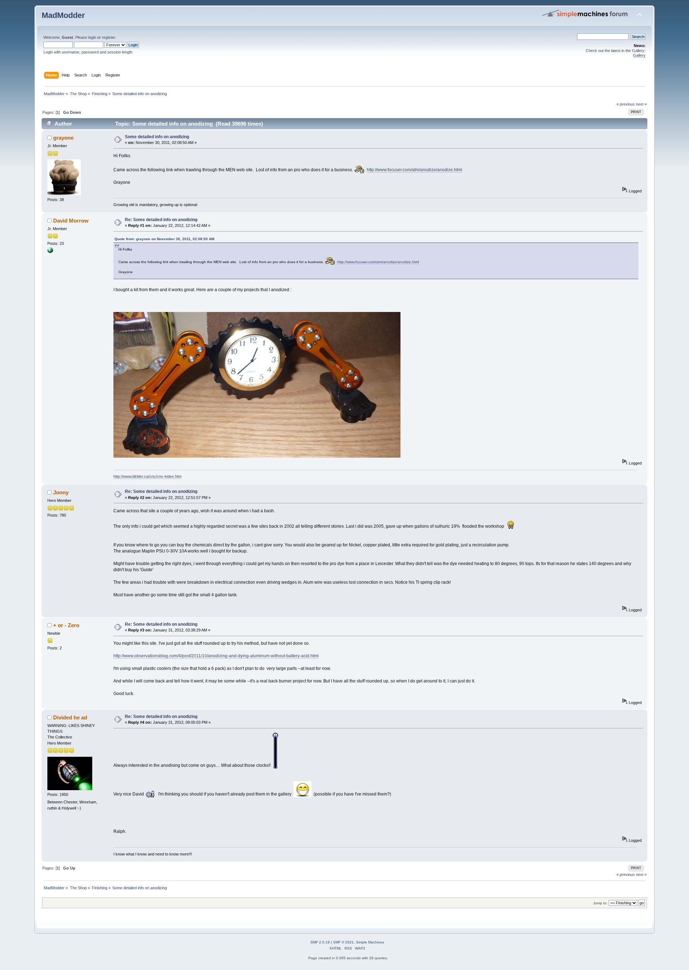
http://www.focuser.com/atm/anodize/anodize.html (414, 169)
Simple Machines (370, 942)
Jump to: (600, 903)
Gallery (639, 55)
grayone (63, 138)
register (108, 37)
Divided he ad (70, 717)
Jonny (61, 492)
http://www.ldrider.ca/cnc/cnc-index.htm (147, 476)
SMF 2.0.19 (320, 942)
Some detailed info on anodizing (157, 136)
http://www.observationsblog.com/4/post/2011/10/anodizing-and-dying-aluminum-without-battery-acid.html (216, 655)
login (92, 37)
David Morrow (71, 221)
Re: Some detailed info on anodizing (161, 219)
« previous (626, 104)
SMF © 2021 (343, 942)
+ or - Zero (66, 625)
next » (641, 104)
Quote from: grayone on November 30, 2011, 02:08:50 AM (164, 239)
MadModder (63, 15)
